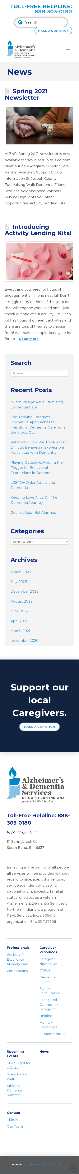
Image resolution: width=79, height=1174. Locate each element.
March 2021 (20, 631)
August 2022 (22, 601)
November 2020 (25, 640)
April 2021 (19, 621)
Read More (29, 339)
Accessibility (55, 1164)
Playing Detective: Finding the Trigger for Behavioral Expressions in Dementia (37, 467)
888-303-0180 (53, 11)
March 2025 (21, 572)
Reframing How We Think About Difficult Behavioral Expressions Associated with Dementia (39, 447)
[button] (41, 22)
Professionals (18, 948)
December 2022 (25, 591)
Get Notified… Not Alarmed (33, 512)
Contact (13, 1113)
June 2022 (20, 611)
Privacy (32, 1164)
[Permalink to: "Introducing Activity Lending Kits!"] (39, 261)
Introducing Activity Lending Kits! (38, 230)
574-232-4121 (23, 832)
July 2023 (19, 582)
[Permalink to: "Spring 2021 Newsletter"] (39, 125)
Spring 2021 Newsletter (26, 94)
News (44, 1051)
